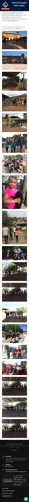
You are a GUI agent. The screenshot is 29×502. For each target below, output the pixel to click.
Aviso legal (5, 488)
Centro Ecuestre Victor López (19, 4)
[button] (26, 499)
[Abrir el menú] (19, 9)
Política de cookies (7, 493)
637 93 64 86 (9, 466)
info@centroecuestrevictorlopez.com (16, 471)
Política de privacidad (8, 491)
